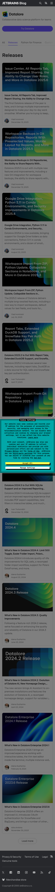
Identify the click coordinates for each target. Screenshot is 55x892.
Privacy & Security (11, 856)
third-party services (22, 453)
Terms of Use (33, 451)
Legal (45, 856)
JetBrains (23, 886)
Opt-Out (37, 458)
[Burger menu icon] (51, 3)
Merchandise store (15, 879)
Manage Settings (27, 468)
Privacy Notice (12, 451)
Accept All (27, 463)
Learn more (33, 437)
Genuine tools (9, 861)
